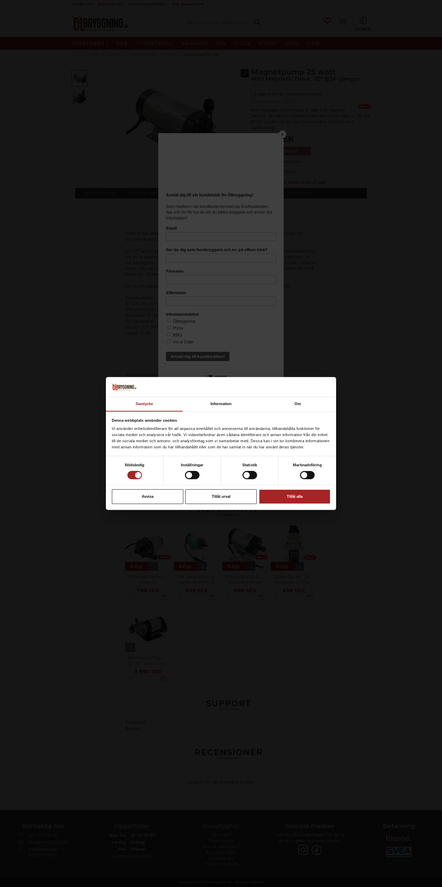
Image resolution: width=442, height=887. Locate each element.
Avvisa (147, 496)
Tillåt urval (221, 496)
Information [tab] (221, 404)
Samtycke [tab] (144, 404)
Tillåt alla (295, 496)
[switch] (192, 475)
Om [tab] (297, 404)
